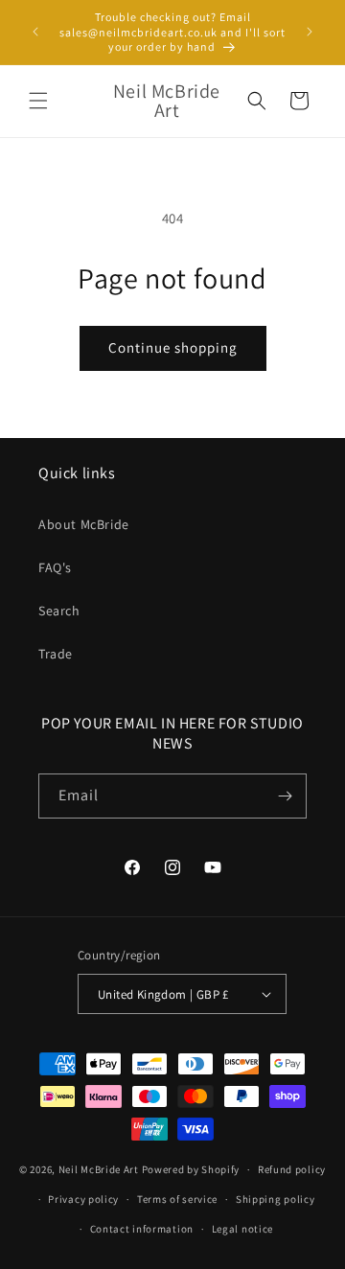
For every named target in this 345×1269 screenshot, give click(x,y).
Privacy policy (83, 1199)
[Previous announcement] (35, 32)
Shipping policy (275, 1199)
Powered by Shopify (191, 1169)
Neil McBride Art (98, 1169)
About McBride (83, 524)
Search (59, 610)
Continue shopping (173, 347)
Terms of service (177, 1199)
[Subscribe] (285, 796)
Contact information (142, 1228)
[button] (38, 101)
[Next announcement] (309, 32)
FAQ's (55, 567)
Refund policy (292, 1169)
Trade (55, 653)
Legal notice (242, 1228)
